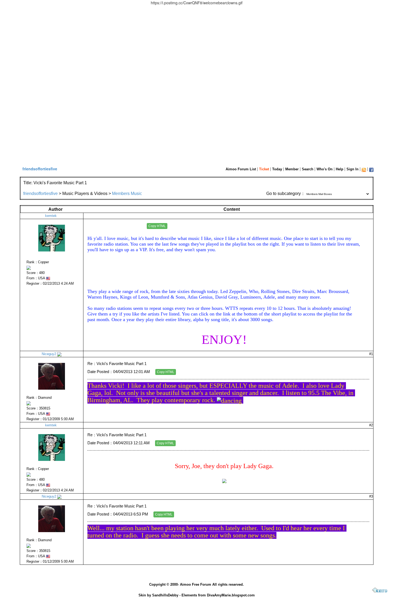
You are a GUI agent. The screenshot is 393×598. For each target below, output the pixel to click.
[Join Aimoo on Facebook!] (371, 170)
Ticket (264, 169)
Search (307, 169)
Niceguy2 (49, 354)
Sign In (352, 169)
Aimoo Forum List (241, 169)
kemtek (51, 216)
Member (292, 169)
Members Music (127, 193)
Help (339, 169)
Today (277, 169)
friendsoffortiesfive (39, 168)
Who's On (325, 169)
